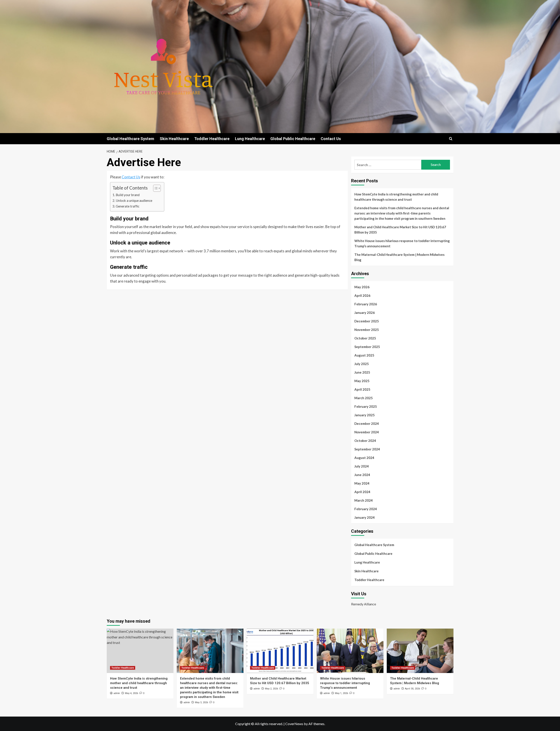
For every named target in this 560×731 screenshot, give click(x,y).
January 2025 (364, 415)
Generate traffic (127, 206)
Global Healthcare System (130, 138)
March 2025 (363, 398)
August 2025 (364, 355)
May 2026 (361, 287)
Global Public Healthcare (292, 138)
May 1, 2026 (341, 693)
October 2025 (365, 338)
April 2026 (362, 295)
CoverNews (294, 724)
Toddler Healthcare (211, 138)
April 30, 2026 (412, 688)
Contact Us (331, 138)
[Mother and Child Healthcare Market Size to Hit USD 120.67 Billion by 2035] (280, 651)
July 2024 (361, 466)
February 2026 (365, 304)
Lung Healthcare (250, 138)
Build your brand (128, 195)
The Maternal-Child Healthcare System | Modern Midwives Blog (399, 257)
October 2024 (365, 441)
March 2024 (363, 500)
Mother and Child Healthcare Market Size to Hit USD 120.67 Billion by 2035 (400, 229)
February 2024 (365, 509)
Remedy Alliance (363, 604)
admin (117, 693)
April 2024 (362, 492)
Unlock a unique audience (134, 200)
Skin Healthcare (174, 138)
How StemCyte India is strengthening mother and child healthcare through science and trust (396, 196)
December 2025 (366, 321)
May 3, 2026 (201, 702)
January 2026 (364, 313)
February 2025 (365, 406)
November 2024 (366, 432)
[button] (450, 138)
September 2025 (367, 347)
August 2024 (364, 458)
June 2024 (362, 475)
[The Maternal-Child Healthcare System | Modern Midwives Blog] (420, 651)
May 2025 (361, 381)
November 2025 (366, 330)
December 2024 (366, 423)
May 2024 (361, 483)
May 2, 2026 (271, 688)
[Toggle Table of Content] (155, 188)
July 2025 (361, 364)
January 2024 (364, 517)
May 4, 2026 (131, 693)
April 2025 (362, 389)
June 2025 (362, 372)
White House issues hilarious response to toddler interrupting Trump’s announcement (402, 243)
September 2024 (367, 449)
